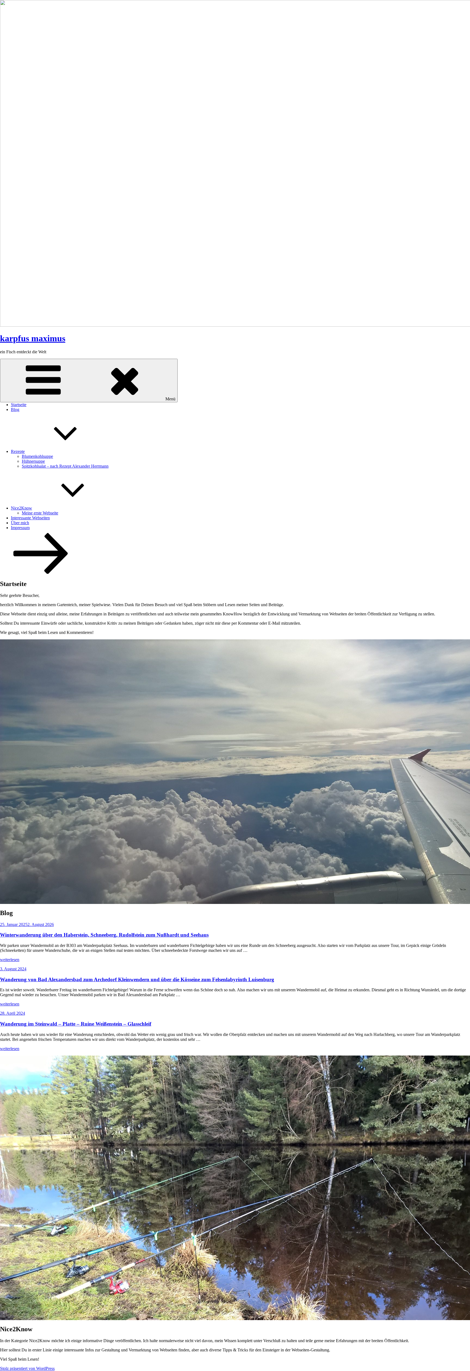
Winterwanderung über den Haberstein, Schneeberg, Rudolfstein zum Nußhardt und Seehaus (104, 935)
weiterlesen (9, 959)
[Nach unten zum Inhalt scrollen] (41, 572)
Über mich (20, 522)
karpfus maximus (32, 338)
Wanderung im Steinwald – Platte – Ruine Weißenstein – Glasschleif (75, 1024)
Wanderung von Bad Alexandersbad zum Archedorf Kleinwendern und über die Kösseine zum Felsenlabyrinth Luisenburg (137, 979)
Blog (15, 409)
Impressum (20, 527)
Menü (170, 399)
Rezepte (18, 451)
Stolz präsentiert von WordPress (27, 1368)
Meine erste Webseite (40, 513)
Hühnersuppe (33, 461)
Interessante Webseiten (30, 518)
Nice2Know (21, 508)
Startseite (18, 404)
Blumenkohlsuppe (37, 456)
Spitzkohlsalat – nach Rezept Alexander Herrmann (65, 466)
